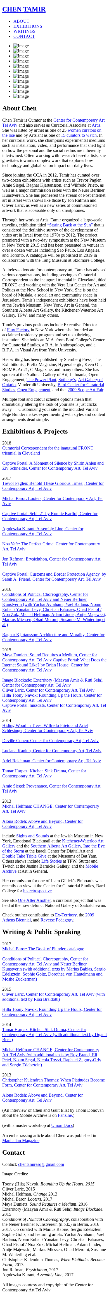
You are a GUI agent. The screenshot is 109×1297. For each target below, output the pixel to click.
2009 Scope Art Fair (85, 389)
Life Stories (51, 861)
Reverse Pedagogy (57, 920)
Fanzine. (65, 1115)
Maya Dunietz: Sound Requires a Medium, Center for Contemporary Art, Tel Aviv (49, 657)
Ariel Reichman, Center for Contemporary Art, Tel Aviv (51, 760)
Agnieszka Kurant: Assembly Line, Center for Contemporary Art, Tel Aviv (42, 531)
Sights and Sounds (32, 835)
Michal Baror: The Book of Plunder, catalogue (43, 948)
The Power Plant (41, 379)
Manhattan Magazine (20, 1140)
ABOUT (21, 21)
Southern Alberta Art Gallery (55, 846)
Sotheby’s (67, 379)
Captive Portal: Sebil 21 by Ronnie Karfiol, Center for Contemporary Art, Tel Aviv (50, 516)
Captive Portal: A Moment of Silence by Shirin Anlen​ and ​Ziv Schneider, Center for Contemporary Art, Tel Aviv (53, 466)
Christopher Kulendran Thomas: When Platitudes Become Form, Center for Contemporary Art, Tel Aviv (53, 1082)
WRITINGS (24, 31)
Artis (96, 125)
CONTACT (24, 36)
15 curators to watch (79, 135)
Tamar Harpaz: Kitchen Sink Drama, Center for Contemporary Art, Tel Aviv (44, 773)
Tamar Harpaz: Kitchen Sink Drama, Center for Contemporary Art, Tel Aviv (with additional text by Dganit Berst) (54, 1034)
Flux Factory (18, 329)
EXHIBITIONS (27, 26)
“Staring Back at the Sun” (70, 225)
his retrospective (37, 890)
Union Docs (62, 1125)
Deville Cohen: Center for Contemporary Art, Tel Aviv (50, 740)
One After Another (34, 900)
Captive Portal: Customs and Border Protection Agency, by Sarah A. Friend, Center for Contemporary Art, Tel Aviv (54, 577)
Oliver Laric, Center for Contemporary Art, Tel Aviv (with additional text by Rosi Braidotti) (53, 997)
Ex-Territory (66, 914)
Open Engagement (33, 389)
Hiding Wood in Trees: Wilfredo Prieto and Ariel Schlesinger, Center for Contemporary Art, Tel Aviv (47, 728)
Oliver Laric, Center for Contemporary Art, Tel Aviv (48, 690)
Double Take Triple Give (24, 856)
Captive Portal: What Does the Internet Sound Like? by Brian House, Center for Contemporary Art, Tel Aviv (54, 664)
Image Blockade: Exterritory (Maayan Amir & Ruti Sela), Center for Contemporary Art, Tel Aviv (52, 682)
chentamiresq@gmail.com (41, 1164)
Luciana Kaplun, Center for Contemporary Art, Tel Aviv (51, 750)
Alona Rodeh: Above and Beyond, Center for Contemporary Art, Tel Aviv (42, 824)
